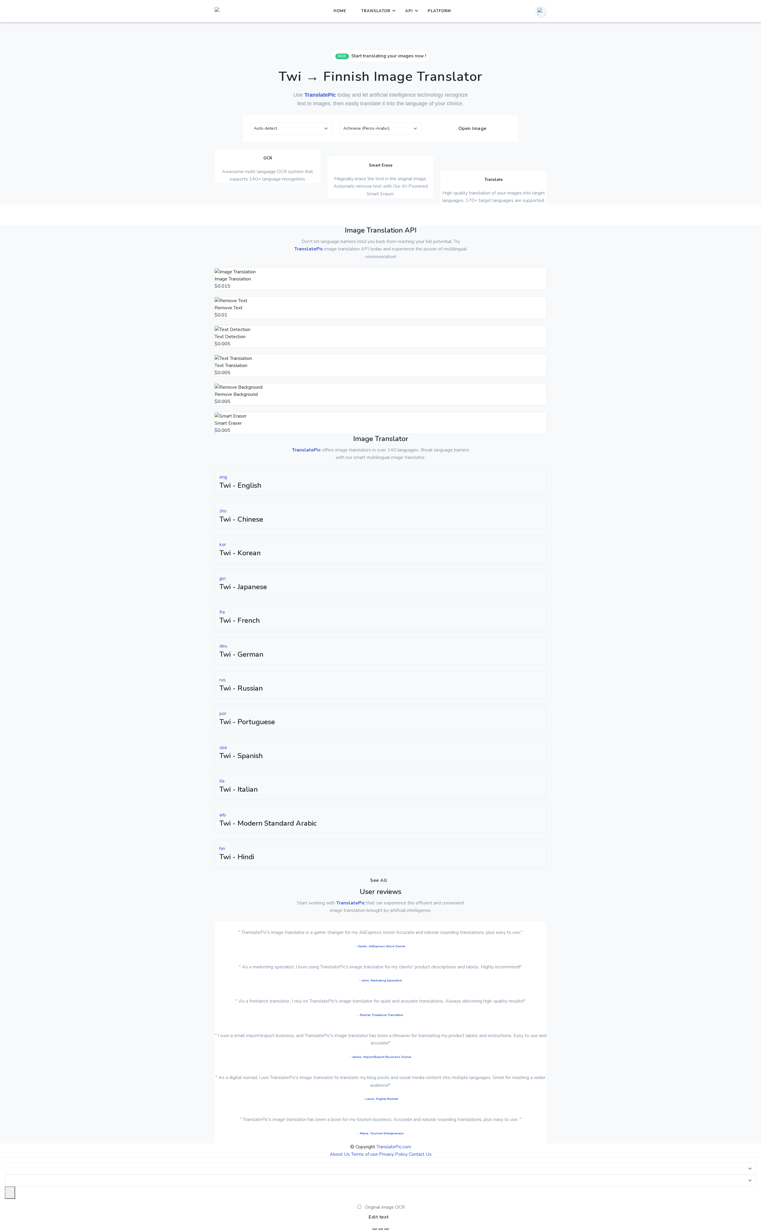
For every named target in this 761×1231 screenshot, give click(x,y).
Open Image (472, 128)
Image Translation (233, 279)
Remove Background (236, 394)
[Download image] (374, 1229)
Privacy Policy (393, 1154)
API (409, 11)
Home (340, 11)
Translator (375, 11)
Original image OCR (385, 1207)
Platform (439, 11)
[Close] (10, 1192)
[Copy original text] (380, 1229)
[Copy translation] (386, 1229)
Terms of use (364, 1154)
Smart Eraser (228, 423)
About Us (340, 1154)
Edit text (379, 1217)
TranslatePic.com (393, 1147)
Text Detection (230, 336)
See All (378, 880)
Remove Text (229, 308)
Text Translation (231, 365)
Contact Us (420, 1154)
